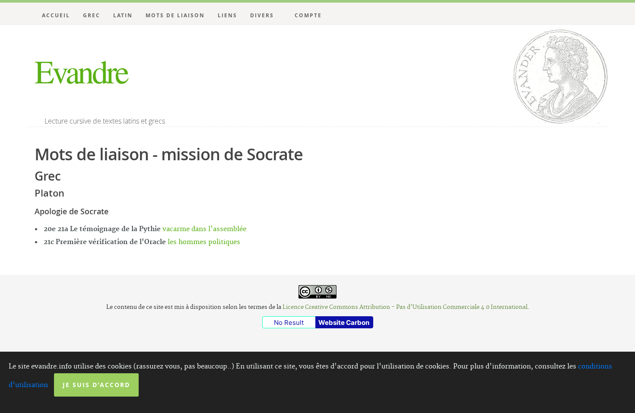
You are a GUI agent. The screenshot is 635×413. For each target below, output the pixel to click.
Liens (227, 15)
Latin (123, 15)
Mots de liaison (175, 15)
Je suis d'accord (96, 385)
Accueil (56, 15)
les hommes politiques (204, 242)
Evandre (81, 70)
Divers (262, 15)
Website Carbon (343, 322)
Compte (308, 15)
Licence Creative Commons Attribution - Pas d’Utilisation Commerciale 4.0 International (405, 307)
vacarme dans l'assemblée (204, 229)
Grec (91, 15)
